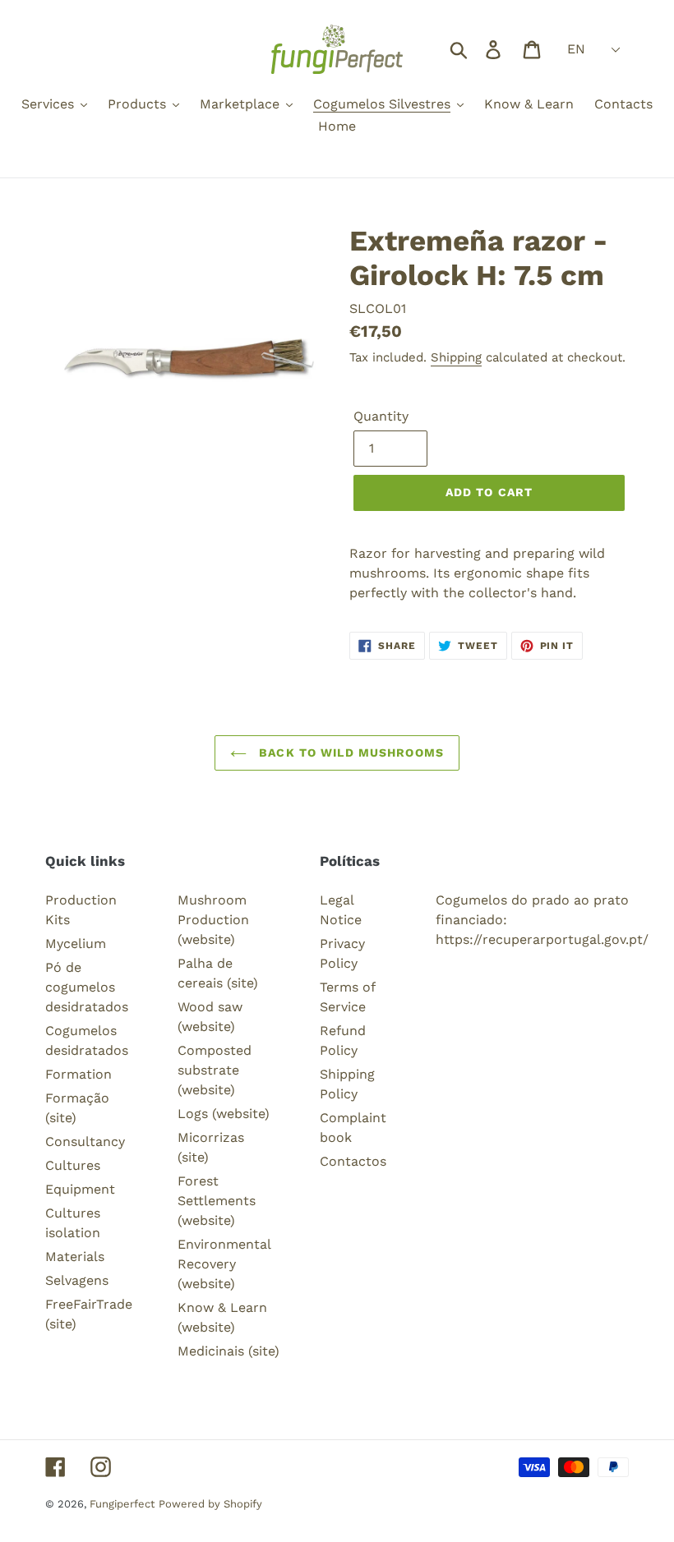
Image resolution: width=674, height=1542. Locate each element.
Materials (74, 1256)
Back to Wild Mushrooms (349, 752)
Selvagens (76, 1280)
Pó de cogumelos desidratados (86, 987)
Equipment (80, 1189)
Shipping (456, 357)
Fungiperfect (122, 1504)
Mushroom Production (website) (213, 919)
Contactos (353, 1161)
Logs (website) (224, 1113)
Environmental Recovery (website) (224, 1263)
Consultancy (85, 1141)
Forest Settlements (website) (217, 1200)
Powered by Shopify (210, 1504)
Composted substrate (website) (215, 1070)
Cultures (72, 1165)
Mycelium (75, 943)
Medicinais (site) (228, 1351)
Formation (78, 1074)
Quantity (381, 416)
